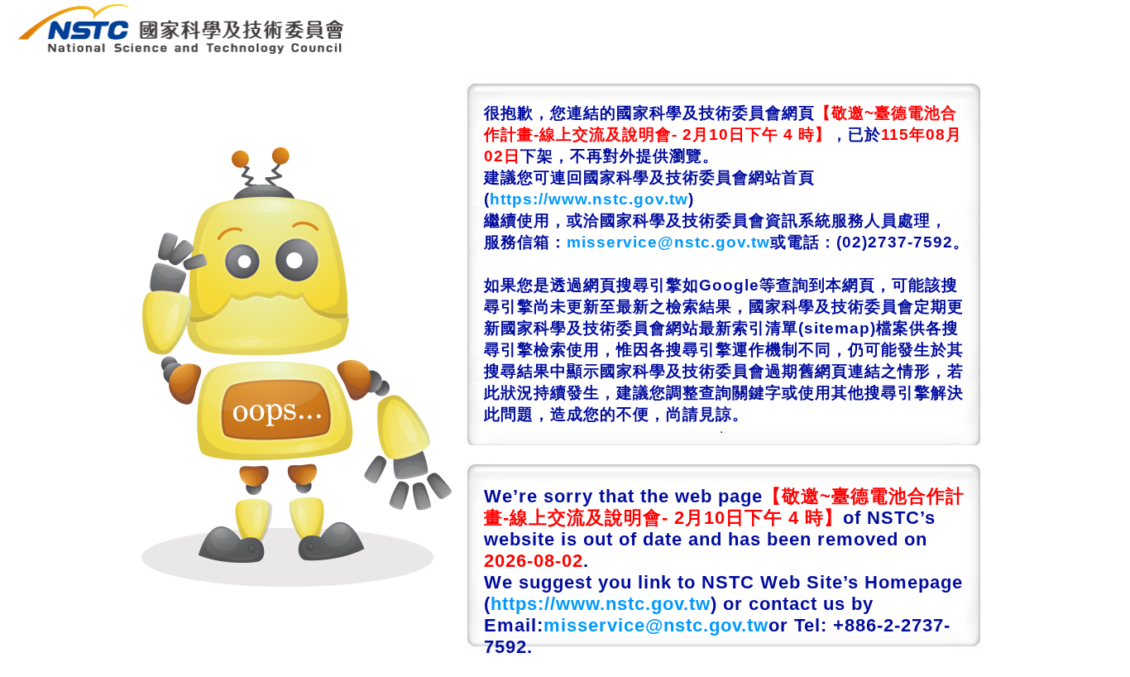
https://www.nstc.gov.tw (589, 199)
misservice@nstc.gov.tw (668, 242)
